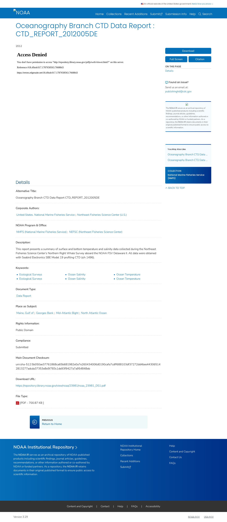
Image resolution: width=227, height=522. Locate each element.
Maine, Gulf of (25, 313)
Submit (155, 14)
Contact (105, 506)
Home (99, 14)
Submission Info (176, 14)
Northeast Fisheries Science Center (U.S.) (102, 215)
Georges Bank (44, 313)
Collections (114, 14)
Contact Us (175, 457)
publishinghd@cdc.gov (178, 91)
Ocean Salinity (76, 274)
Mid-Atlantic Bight (67, 313)
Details (169, 71)
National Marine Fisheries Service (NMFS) (186, 176)
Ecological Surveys (30, 274)
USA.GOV (209, 516)
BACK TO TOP (176, 188)
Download (188, 51)
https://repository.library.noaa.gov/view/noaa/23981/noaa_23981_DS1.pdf (61, 386)
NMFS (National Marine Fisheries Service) (41, 232)
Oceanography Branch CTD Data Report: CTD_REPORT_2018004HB (188, 160)
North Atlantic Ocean (94, 313)
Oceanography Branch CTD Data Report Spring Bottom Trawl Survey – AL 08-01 (188, 154)
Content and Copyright (182, 451)
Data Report (23, 296)
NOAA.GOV (194, 516)
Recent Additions (135, 14)
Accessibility (153, 506)
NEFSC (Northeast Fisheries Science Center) (95, 232)
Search (207, 14)
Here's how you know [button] (201, 3)
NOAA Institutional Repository (43, 447)
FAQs (172, 463)
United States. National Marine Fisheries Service (45, 215)
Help (192, 14)
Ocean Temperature (128, 274)
